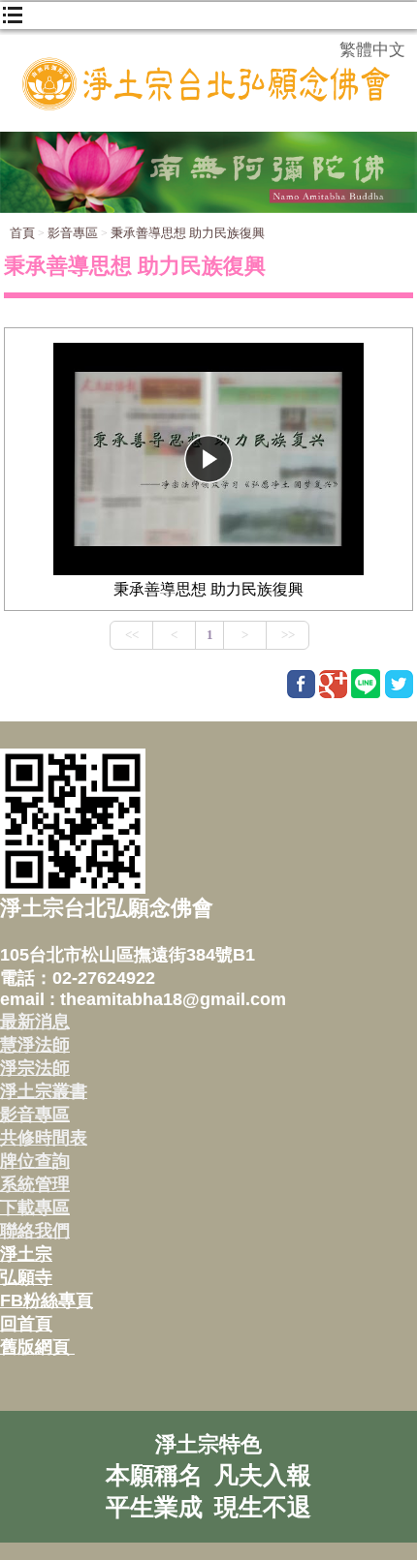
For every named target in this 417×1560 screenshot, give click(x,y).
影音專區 (73, 233)
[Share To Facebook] (301, 684)
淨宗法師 (35, 1068)
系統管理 (35, 1184)
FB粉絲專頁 (46, 1300)
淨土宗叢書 (43, 1091)
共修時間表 (43, 1137)
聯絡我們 (35, 1230)
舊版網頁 (37, 1347)
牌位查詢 (35, 1161)
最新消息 (35, 1021)
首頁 (22, 233)
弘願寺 (26, 1277)
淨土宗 (26, 1254)
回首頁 (26, 1323)
